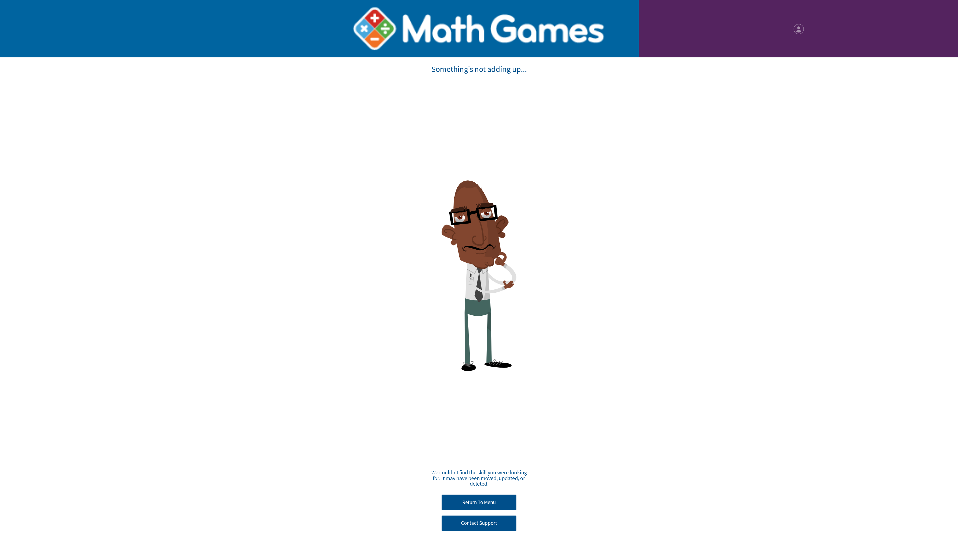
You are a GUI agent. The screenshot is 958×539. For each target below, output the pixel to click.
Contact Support (479, 523)
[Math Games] (479, 28)
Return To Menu (479, 502)
